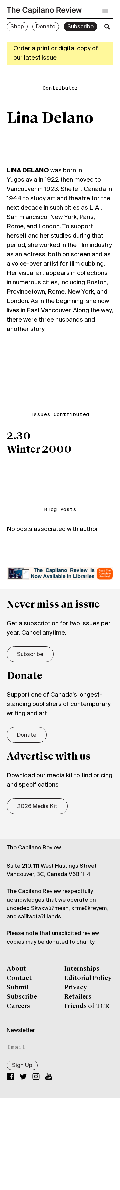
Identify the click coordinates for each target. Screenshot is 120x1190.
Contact (19, 978)
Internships (81, 969)
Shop (17, 27)
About (16, 969)
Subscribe (80, 27)
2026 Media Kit (37, 807)
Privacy (75, 987)
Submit (18, 987)
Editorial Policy (88, 978)
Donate (45, 27)
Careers (18, 1006)
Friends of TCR (86, 1006)
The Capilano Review (34, 848)
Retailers (77, 997)
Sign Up (22, 1066)
